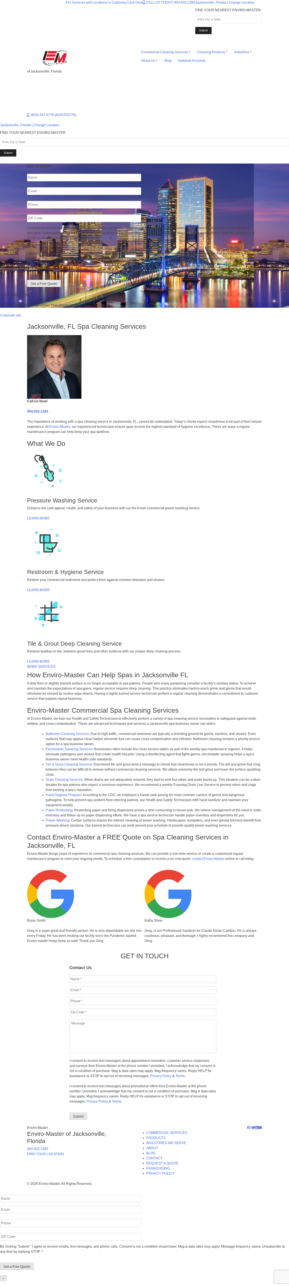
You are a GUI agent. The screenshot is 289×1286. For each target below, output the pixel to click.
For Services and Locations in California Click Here (104, 2)
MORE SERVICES (41, 666)
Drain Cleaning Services (64, 779)
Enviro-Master (59, 426)
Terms (117, 238)
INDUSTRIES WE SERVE (166, 1143)
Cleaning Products (211, 52)
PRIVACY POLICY (160, 1173)
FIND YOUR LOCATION (45, 1154)
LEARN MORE (38, 518)
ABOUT (152, 1148)
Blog (167, 60)
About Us (148, 60)
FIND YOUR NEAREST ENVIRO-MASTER (228, 10)
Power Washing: (58, 820)
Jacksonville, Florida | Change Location (225, 2)
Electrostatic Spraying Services (69, 749)
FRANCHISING (158, 1168)
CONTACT (154, 1158)
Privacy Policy (98, 238)
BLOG (151, 1153)
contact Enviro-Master (208, 859)
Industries (241, 52)
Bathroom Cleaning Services (67, 734)
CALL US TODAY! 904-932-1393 (170, 2)
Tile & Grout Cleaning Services (69, 764)
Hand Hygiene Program (63, 795)
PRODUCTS (156, 1138)
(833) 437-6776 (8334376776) (52, 115)
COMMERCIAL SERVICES (166, 1133)
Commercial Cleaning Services (164, 52)
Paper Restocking (59, 810)
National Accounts (191, 60)
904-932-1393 (37, 411)
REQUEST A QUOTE (162, 1163)
